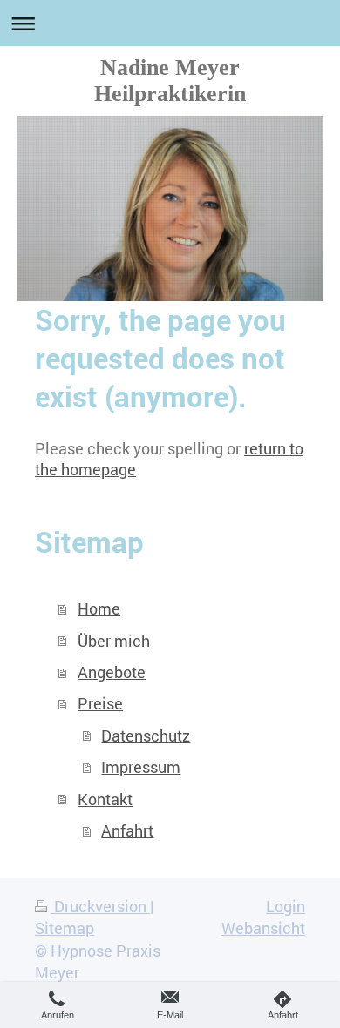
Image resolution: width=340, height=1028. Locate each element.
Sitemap (64, 927)
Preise (100, 703)
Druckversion (100, 906)
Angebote (112, 672)
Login (285, 906)
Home (99, 608)
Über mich (114, 640)
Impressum (140, 766)
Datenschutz (145, 735)
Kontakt (105, 799)
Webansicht (263, 927)
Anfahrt (127, 830)
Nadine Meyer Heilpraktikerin (170, 80)
